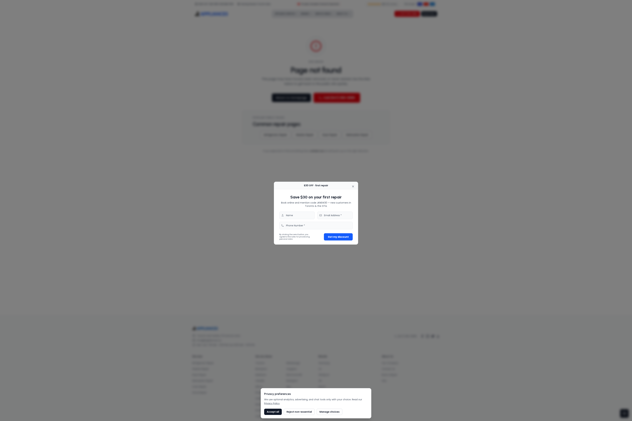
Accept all (273, 411)
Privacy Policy (272, 403)
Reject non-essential (299, 411)
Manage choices (329, 411)
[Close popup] (353, 186)
